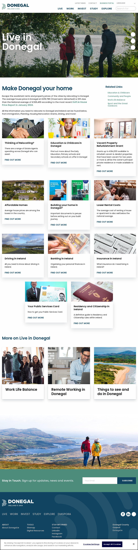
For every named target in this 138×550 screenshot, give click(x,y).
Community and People (119, 96)
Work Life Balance (116, 100)
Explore (107, 8)
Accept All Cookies (112, 544)
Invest (82, 8)
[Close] (134, 544)
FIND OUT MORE (59, 224)
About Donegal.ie (10, 527)
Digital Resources (35, 530)
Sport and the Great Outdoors (118, 104)
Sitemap (31, 527)
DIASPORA (64, 514)
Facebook (57, 536)
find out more (105, 171)
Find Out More (13, 159)
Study (94, 8)
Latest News (80, 3)
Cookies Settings (91, 544)
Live (60, 8)
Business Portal (107, 3)
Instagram (57, 533)
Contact (93, 3)
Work (70, 8)
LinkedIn (56, 530)
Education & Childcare (119, 93)
